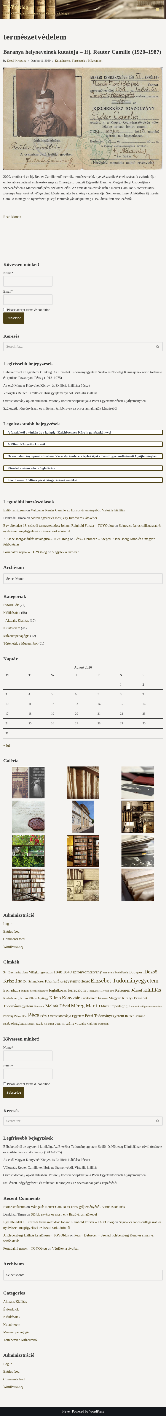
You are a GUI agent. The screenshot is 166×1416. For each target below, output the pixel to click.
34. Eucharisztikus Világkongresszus (28, 972)
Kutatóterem (62, 60)
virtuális (67, 1023)
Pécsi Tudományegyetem (104, 1016)
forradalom (77, 990)
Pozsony (8, 1016)
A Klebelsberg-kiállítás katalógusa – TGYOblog (36, 539)
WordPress (96, 1411)
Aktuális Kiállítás (17, 620)
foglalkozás (58, 990)
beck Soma (108, 972)
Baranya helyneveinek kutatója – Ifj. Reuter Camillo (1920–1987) (82, 52)
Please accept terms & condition (28, 310)
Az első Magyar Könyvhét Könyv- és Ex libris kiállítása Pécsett (46, 385)
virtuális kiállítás (86, 1023)
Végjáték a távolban (65, 552)
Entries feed (11, 931)
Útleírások (103, 1023)
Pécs (33, 1014)
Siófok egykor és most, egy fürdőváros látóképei (64, 518)
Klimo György (38, 998)
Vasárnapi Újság (52, 1023)
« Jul (6, 745)
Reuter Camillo (135, 1016)
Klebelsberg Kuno (15, 998)
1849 (67, 972)
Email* (8, 291)
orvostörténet (155, 1006)
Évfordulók (11, 605)
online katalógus (139, 1006)
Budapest (136, 972)
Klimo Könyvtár (64, 997)
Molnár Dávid (57, 1005)
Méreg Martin (85, 1005)
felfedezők (42, 990)
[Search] (158, 346)
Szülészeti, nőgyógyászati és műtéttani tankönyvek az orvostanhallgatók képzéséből (60, 408)
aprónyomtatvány (87, 972)
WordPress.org (13, 947)
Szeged (31, 1024)
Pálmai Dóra (20, 1016)
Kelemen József (128, 990)
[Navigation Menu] (158, 9)
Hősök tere (108, 990)
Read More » (12, 217)
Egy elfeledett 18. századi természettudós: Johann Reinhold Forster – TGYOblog (58, 525)
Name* (8, 273)
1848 (58, 972)
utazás (39, 1023)
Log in (7, 924)
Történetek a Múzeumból (87, 60)
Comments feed (14, 939)
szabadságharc (15, 1023)
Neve (66, 1411)
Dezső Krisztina (16, 60)
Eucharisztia (11, 990)
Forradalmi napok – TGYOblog (25, 552)
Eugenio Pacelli (29, 990)
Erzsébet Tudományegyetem (124, 980)
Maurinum (39, 1006)
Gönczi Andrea (94, 991)
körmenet (103, 998)
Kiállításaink (11, 613)
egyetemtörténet (77, 981)
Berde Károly (121, 972)
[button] (28, 783)
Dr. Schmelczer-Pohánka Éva (43, 981)
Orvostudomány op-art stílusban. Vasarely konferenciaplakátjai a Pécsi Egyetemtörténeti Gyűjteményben (74, 401)
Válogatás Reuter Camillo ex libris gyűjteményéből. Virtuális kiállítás (50, 393)
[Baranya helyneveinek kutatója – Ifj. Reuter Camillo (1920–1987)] (83, 119)
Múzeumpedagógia (16, 636)
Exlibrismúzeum (14, 510)
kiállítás (152, 990)
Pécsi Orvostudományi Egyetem (62, 1016)
